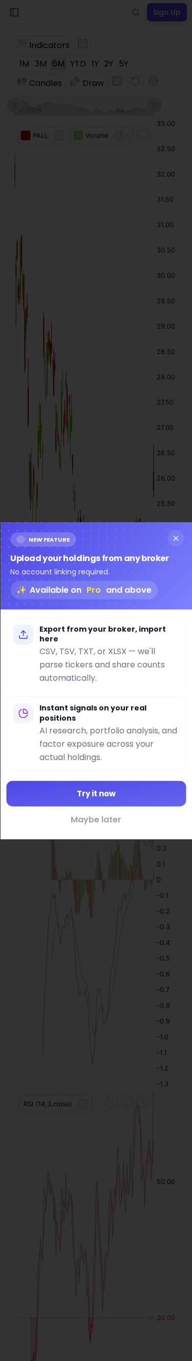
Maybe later (96, 819)
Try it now (96, 793)
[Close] (175, 538)
